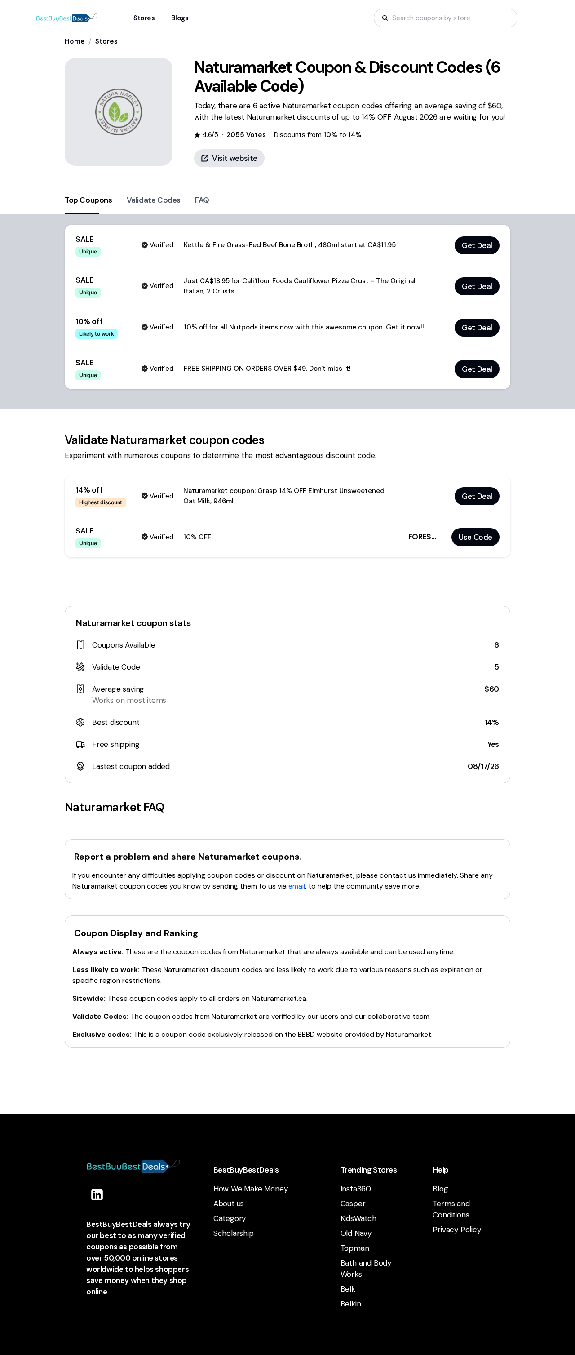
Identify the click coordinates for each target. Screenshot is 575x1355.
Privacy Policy (457, 1230)
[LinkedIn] (97, 1194)
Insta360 (356, 1189)
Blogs (180, 17)
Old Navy (356, 1233)
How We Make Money (250, 1189)
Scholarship (233, 1233)
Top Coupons (88, 200)
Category (229, 1218)
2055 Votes (246, 135)
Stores (106, 41)
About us (228, 1203)
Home (75, 41)
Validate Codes (154, 200)
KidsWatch (358, 1218)
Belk (348, 1289)
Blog (440, 1189)
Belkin (351, 1304)
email (296, 886)
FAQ (202, 200)
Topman (355, 1248)
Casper (353, 1203)
